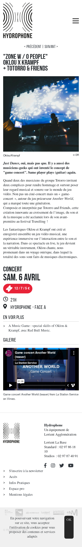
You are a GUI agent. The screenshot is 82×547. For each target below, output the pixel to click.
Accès (13, 476)
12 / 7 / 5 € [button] (21, 288)
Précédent (33, 46)
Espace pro (16, 488)
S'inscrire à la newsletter (26, 470)
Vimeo (11, 399)
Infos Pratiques (19, 482)
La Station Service (67, 394)
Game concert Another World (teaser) (26, 394)
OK (68, 519)
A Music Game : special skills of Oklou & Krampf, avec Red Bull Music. (37, 328)
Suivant (50, 46)
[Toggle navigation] (76, 20)
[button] (45, 465)
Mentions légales (21, 494)
